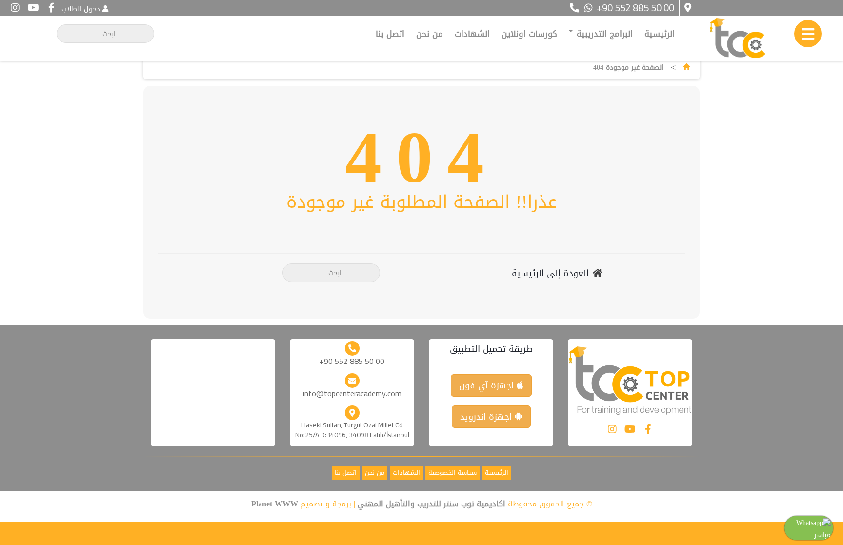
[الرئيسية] (686, 67)
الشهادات (472, 33)
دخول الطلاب (80, 9)
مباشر (822, 535)
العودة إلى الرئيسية (550, 273)
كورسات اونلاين (529, 33)
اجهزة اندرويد (487, 416)
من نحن (429, 33)
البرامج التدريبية (603, 33)
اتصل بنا (390, 33)
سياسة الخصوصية (452, 473)
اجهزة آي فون (488, 385)
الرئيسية (659, 33)
